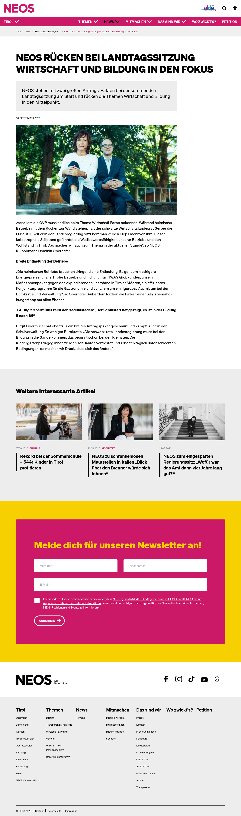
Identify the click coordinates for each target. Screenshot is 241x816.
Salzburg (21, 752)
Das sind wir (169, 21)
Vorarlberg (22, 766)
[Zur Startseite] (27, 8)
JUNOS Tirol (142, 766)
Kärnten (20, 731)
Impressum (71, 810)
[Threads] (217, 679)
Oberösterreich (24, 745)
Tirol (8, 21)
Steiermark (22, 759)
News (109, 21)
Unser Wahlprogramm (58, 756)
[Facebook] (165, 679)
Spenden (111, 738)
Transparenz (143, 787)
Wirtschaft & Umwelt (57, 731)
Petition (229, 21)
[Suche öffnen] (224, 8)
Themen (85, 21)
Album (139, 780)
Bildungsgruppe (115, 731)
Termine (80, 717)
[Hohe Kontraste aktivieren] (235, 8)
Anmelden (47, 620)
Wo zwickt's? (204, 21)
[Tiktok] (191, 679)
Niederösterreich (25, 738)
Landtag (140, 724)
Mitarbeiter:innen (145, 773)
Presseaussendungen (46, 31)
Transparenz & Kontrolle (59, 724)
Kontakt (39, 810)
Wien (18, 773)
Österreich (21, 717)
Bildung (35, 448)
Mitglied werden (115, 717)
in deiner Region (145, 752)
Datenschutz (54, 810)
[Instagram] (178, 679)
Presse (140, 717)
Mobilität (108, 448)
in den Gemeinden (146, 731)
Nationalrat (142, 738)
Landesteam (143, 745)
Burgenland (22, 724)
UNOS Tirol (142, 759)
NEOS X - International (28, 780)
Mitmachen (136, 21)
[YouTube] (204, 679)
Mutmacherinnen (115, 724)
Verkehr (50, 738)
